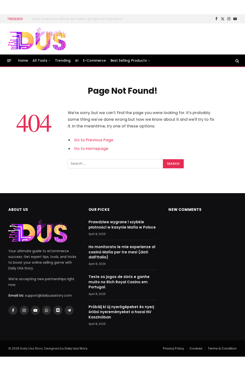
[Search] (236, 60)
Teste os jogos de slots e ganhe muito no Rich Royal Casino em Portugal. (119, 281)
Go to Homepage (91, 148)
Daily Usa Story (76, 348)
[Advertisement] (151, 38)
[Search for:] (115, 163)
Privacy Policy (173, 348)
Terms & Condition (222, 348)
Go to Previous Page (93, 140)
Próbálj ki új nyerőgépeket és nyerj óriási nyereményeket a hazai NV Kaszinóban (121, 312)
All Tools (40, 60)
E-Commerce (94, 60)
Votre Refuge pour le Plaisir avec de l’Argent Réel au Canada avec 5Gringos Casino (79, 19)
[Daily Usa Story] (37, 39)
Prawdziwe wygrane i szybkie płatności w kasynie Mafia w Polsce (122, 224)
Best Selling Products (129, 60)
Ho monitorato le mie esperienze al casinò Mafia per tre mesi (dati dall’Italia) (122, 252)
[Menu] (9, 60)
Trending (63, 60)
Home (23, 60)
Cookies (195, 348)
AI (76, 60)
